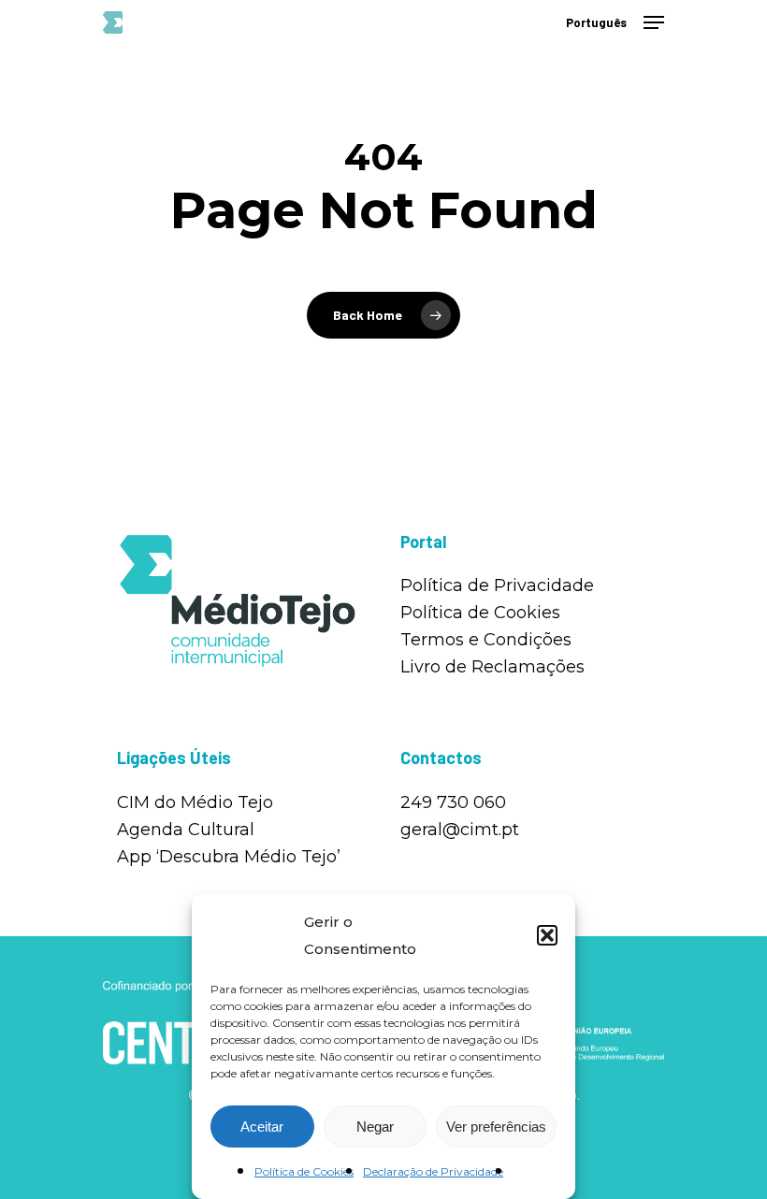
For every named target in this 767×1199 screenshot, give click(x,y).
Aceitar (261, 1126)
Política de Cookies (304, 1171)
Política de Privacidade (497, 585)
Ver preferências (496, 1126)
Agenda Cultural (185, 829)
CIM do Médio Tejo (195, 802)
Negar (375, 1126)
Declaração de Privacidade (433, 1171)
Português (596, 23)
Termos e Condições (486, 639)
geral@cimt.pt (459, 829)
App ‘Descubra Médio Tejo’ (228, 856)
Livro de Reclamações (492, 667)
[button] (547, 935)
